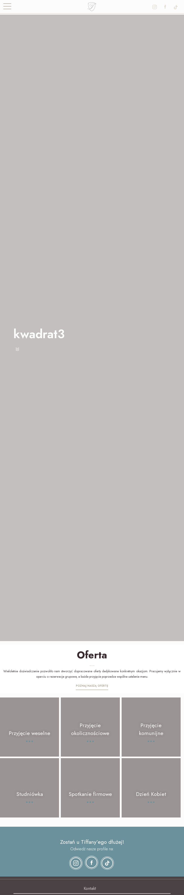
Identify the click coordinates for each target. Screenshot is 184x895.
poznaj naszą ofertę (92, 686)
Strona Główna (92, 5)
